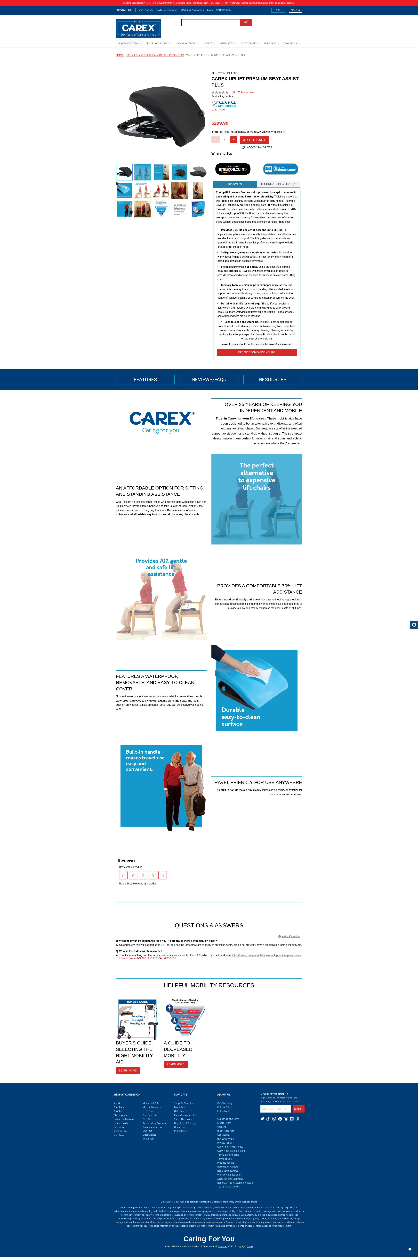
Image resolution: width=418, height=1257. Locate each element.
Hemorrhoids (120, 1123)
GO (246, 22)
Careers (221, 1126)
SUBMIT (298, 1109)
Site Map (222, 1246)
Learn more (218, 109)
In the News (223, 1111)
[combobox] (211, 22)
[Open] (410, 1249)
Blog (210, 10)
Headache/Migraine (124, 1119)
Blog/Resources (225, 1130)
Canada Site (223, 10)
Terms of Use (224, 1158)
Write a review (245, 92)
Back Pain (118, 1107)
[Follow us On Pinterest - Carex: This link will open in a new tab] (280, 1119)
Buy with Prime (225, 1138)
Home (120, 55)
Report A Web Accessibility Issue (235, 1182)
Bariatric (118, 1111)
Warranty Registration (229, 1174)
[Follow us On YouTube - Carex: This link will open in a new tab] (286, 1119)
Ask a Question (290, 936)
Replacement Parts (227, 1170)
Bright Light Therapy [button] (185, 1123)
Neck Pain (148, 1111)
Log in (278, 10)
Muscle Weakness (152, 1107)
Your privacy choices (228, 1186)
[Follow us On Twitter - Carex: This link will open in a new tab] (262, 1119)
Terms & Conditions (228, 1154)
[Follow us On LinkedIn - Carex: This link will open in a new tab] (292, 1119)
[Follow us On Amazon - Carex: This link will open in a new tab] (298, 1119)
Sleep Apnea (149, 1134)
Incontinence (120, 1130)
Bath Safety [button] (180, 1111)
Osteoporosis (150, 1115)
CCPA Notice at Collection (231, 1150)
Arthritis (117, 1103)
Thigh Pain (148, 1138)
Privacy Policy (224, 1142)
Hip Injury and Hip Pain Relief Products (155, 55)
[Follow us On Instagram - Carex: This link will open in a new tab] (274, 1119)
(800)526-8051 (125, 10)
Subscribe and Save (228, 1118)
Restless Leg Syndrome (155, 1123)
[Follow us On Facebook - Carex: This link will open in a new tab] (268, 1119)
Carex (250, 1246)
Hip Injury (118, 1127)
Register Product (166, 10)
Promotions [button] (180, 1130)
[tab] (235, 184)
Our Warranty (224, 1103)
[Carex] (138, 29)
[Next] (201, 113)
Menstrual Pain (151, 1103)
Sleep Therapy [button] (182, 1119)
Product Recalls (225, 1162)
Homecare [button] (179, 1127)
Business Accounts (192, 10)
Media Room (224, 1122)
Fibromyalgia (120, 1115)
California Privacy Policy (230, 1146)
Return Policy (224, 1107)
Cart (297, 10)
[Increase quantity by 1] (233, 139)
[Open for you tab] (414, 625)
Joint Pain (118, 1135)
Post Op (147, 1119)
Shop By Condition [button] (184, 1103)
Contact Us (146, 10)
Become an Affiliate (227, 1166)
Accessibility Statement (230, 1178)
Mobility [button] (178, 1107)
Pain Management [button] (184, 1115)
